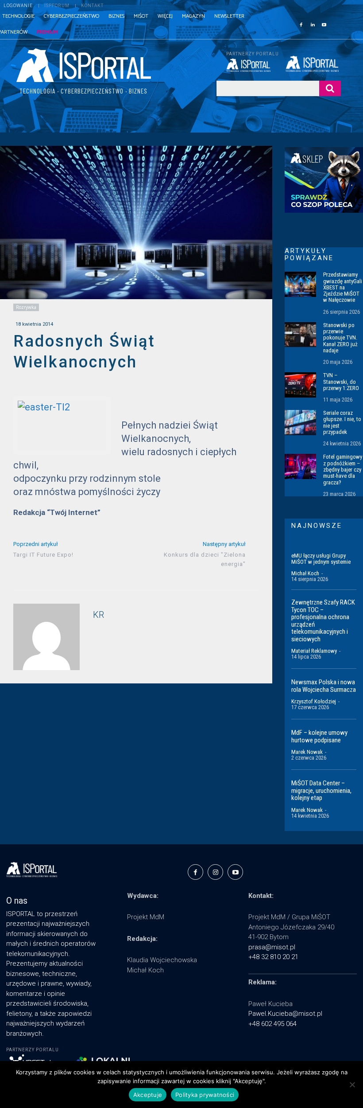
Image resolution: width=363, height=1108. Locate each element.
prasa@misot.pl (271, 947)
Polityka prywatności (204, 1094)
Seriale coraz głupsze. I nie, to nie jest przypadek (342, 422)
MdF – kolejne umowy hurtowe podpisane (319, 736)
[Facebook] (301, 24)
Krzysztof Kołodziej (313, 701)
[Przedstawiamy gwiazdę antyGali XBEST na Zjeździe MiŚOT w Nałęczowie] (300, 284)
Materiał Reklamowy (314, 651)
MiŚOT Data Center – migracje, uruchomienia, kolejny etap (321, 790)
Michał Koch (305, 573)
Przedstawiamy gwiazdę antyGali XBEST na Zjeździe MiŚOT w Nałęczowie (342, 287)
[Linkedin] (312, 24)
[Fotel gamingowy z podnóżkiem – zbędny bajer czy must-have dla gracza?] (300, 466)
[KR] (46, 637)
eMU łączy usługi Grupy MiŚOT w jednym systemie (321, 558)
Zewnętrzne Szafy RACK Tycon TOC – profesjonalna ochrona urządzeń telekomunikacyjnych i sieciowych (323, 620)
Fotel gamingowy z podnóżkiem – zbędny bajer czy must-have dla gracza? (342, 469)
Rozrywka (26, 307)
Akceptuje (147, 1094)
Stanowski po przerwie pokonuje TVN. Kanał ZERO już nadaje (340, 338)
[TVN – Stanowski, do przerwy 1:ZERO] (300, 385)
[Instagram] (215, 872)
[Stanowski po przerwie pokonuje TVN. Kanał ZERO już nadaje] (300, 334)
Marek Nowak (307, 752)
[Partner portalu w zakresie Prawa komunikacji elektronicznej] (313, 64)
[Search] (330, 88)
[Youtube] (324, 24)
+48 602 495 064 (272, 1024)
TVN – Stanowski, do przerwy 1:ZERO (341, 381)
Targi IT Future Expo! (43, 554)
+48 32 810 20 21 (273, 957)
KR (98, 615)
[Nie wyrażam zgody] (352, 1084)
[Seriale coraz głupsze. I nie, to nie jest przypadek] (300, 422)
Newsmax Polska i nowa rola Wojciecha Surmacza (323, 686)
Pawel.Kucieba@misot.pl (285, 1014)
